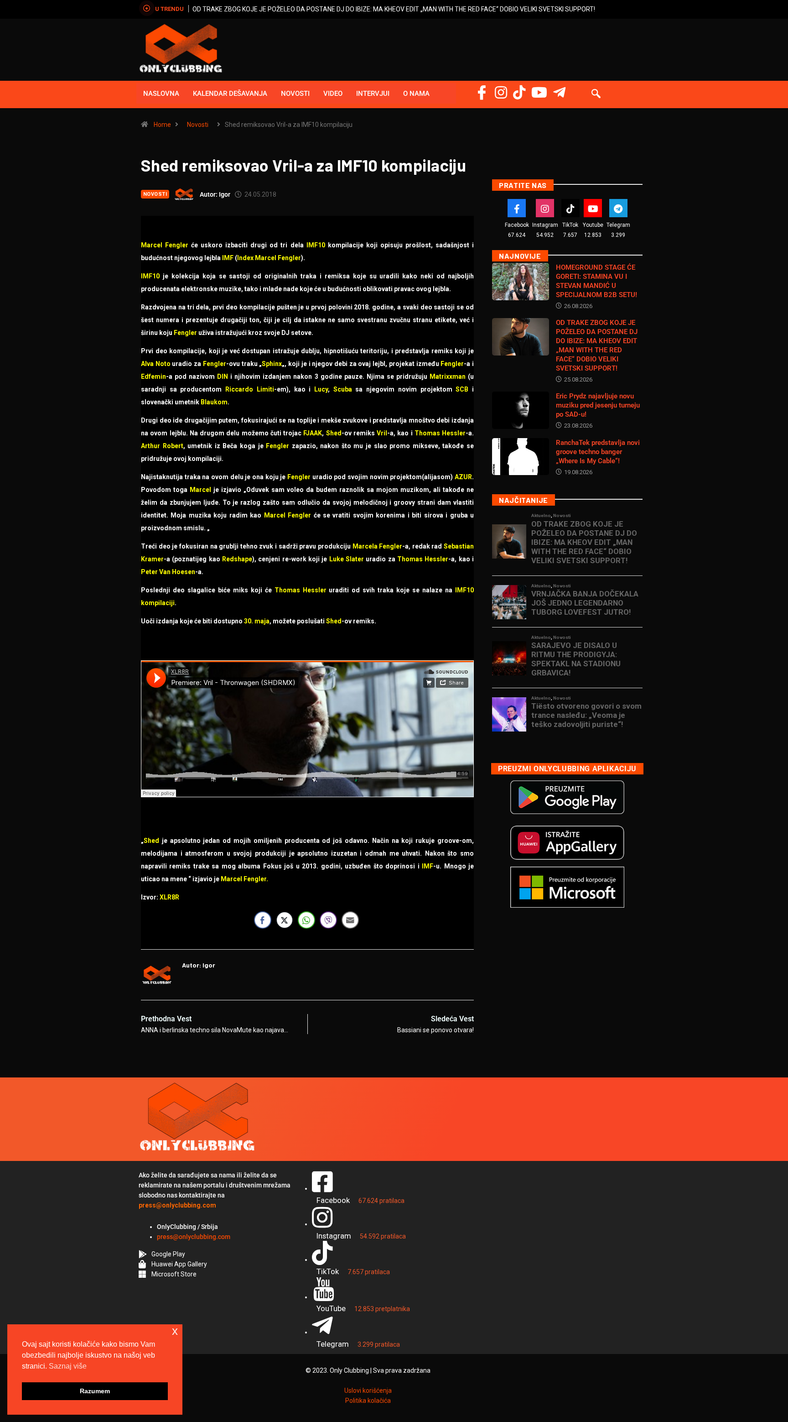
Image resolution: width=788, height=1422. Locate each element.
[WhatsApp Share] (306, 920)
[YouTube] (539, 92)
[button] (596, 94)
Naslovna (161, 93)
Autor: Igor (215, 194)
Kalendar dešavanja (230, 93)
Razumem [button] (95, 1391)
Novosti (295, 93)
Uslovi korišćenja (368, 1390)
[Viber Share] (328, 920)
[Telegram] (559, 92)
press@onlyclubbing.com (193, 1236)
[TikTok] (570, 208)
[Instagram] (501, 92)
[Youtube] (593, 208)
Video (332, 93)
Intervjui (372, 93)
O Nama (416, 93)
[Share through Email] (350, 920)
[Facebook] (482, 92)
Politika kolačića (368, 1400)
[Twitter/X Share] (284, 920)
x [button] (175, 1331)
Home (162, 124)
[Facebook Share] (262, 920)
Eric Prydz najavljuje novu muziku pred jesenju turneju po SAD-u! (598, 405)
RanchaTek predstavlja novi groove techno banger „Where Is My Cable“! (598, 452)
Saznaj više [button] (68, 1366)
